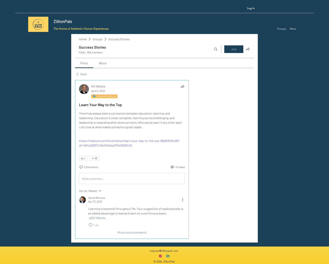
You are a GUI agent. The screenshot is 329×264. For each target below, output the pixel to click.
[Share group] (248, 49)
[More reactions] (94, 158)
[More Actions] (182, 200)
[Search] (215, 49)
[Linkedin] (168, 256)
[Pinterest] (160, 256)
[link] (84, 63)
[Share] (182, 86)
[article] (132, 159)
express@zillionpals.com (164, 250)
